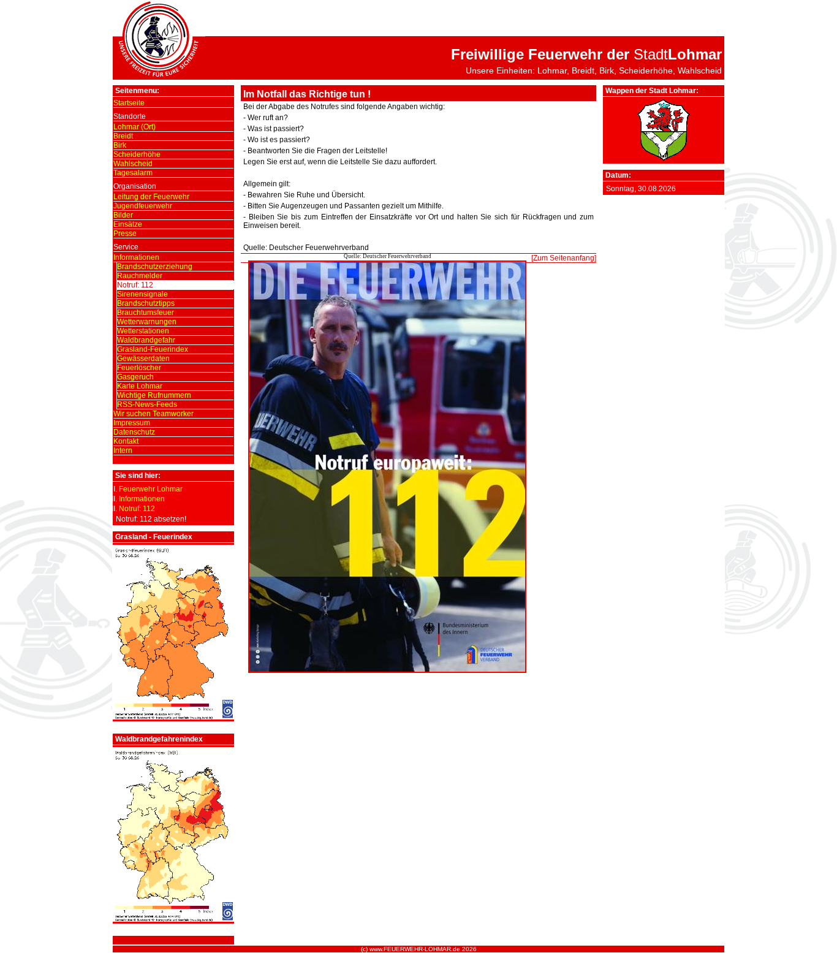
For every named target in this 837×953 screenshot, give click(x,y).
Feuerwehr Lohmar (151, 489)
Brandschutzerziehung (154, 266)
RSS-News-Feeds (147, 404)
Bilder (123, 215)
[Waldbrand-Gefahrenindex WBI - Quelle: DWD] (173, 919)
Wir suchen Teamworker (153, 413)
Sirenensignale (142, 294)
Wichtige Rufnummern (154, 395)
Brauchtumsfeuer (145, 312)
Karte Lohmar (139, 386)
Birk (119, 145)
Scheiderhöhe (137, 154)
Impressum (131, 423)
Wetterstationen (143, 331)
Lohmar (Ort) (134, 127)
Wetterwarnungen (146, 321)
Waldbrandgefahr (146, 340)
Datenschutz (134, 432)
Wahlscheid (133, 163)
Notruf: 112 (135, 285)
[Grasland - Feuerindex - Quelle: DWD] (173, 717)
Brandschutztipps (146, 303)
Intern (122, 450)
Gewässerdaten (143, 358)
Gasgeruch (135, 377)
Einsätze (127, 224)
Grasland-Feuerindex (152, 349)
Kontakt (125, 441)
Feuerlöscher (139, 367)
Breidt (123, 136)
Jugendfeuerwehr (142, 206)
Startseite (129, 103)
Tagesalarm (133, 173)
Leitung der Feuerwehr (151, 196)
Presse (125, 233)
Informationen (136, 257)
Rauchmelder (139, 275)
